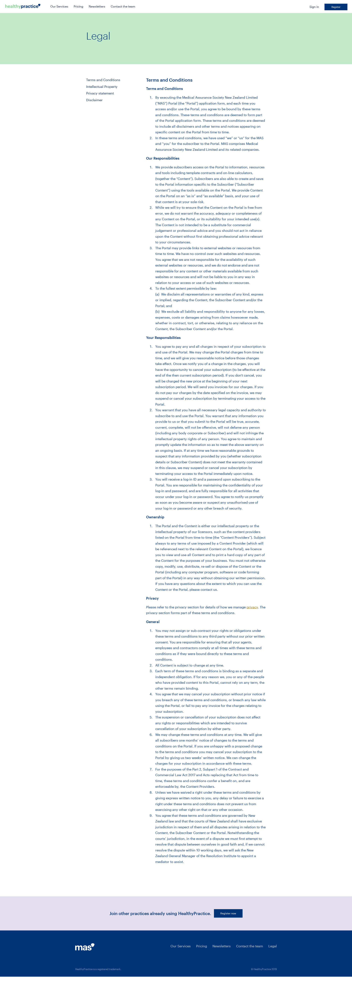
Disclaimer (94, 100)
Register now (228, 913)
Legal (272, 946)
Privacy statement (100, 93)
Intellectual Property (102, 87)
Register (335, 7)
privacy (252, 607)
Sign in (314, 6)
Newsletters (97, 6)
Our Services (59, 6)
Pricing (78, 6)
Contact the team (123, 6)
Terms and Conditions (103, 80)
